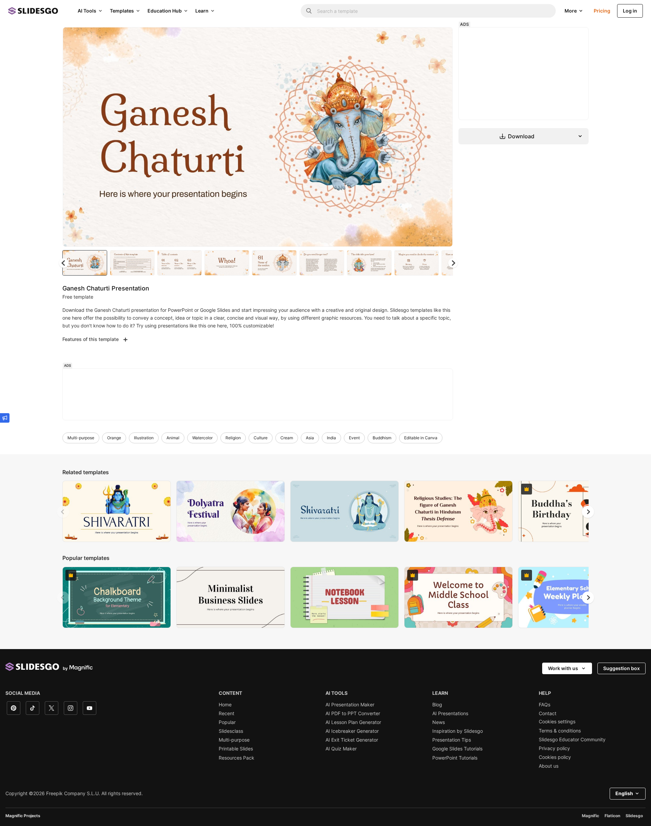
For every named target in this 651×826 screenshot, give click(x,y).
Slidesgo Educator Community (572, 739)
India (331, 437)
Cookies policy (555, 757)
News (438, 722)
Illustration (144, 437)
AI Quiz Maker (341, 748)
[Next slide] (442, 137)
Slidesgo (634, 815)
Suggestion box (621, 668)
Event (354, 437)
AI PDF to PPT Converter (353, 713)
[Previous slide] (63, 512)
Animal (172, 437)
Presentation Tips (451, 740)
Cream (286, 437)
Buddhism (382, 437)
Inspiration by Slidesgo (457, 731)
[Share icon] (441, 38)
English (624, 793)
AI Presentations (450, 713)
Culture (261, 437)
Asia (310, 437)
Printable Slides (236, 748)
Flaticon (612, 815)
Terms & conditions (560, 730)
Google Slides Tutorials (457, 748)
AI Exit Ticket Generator (352, 740)
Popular (227, 722)
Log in (630, 11)
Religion (233, 437)
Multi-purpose (80, 437)
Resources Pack (236, 758)
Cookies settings (557, 721)
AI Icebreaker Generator (352, 731)
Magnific (590, 815)
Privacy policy (554, 748)
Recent (226, 713)
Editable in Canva (420, 437)
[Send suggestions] (4, 418)
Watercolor (202, 437)
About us (548, 766)
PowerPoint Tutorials (454, 758)
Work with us (563, 668)
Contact (547, 713)
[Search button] (309, 11)
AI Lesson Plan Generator (353, 722)
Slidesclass (231, 731)
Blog (437, 704)
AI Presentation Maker (350, 704)
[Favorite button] (423, 38)
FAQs (544, 704)
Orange (114, 437)
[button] (453, 263)
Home (225, 704)
